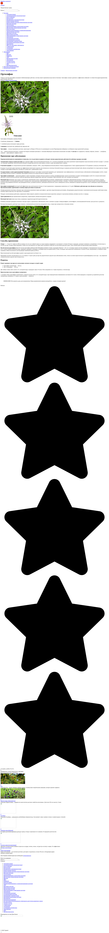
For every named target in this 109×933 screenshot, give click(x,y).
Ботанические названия (9, 68)
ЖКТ (8, 53)
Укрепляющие (10, 50)
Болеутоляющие (11, 17)
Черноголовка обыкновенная (8, 801)
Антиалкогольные (11, 14)
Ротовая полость (11, 61)
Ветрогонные (10, 18)
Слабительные (10, 46)
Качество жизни (11, 29)
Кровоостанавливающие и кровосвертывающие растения (18, 883)
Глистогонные (10, 25)
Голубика (3, 815)
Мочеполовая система (12, 58)
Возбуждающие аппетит (13, 21)
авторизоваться (27, 855)
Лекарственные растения (13, 31)
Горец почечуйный (5, 850)
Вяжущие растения (11, 23)
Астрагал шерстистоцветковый (8, 845)
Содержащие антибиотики (13, 49)
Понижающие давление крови (14, 41)
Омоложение (10, 37)
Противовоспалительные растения (15, 42)
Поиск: (2, 10)
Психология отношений (10, 899)
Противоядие (10, 43)
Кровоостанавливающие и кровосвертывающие (19, 30)
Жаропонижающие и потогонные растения (17, 26)
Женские (9, 54)
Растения (6, 13)
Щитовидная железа (12, 65)
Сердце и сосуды (11, 62)
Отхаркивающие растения (13, 39)
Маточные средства (11, 33)
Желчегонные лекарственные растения (16, 27)
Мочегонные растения (12, 34)
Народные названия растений (11, 66)
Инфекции (9, 56)
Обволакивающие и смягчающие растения (17, 35)
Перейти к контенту (6, 1)
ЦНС (8, 64)
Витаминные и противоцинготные (15, 19)
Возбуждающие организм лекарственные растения (19, 22)
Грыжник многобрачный (7, 830)
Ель (1, 786)
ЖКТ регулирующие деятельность (15, 45)
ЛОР (8, 57)
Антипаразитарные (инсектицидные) (16, 15)
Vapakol (2, 5)
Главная (3, 70)
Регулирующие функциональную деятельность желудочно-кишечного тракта (23, 901)
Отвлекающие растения (13, 38)
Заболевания (7, 51)
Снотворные (10, 47)
